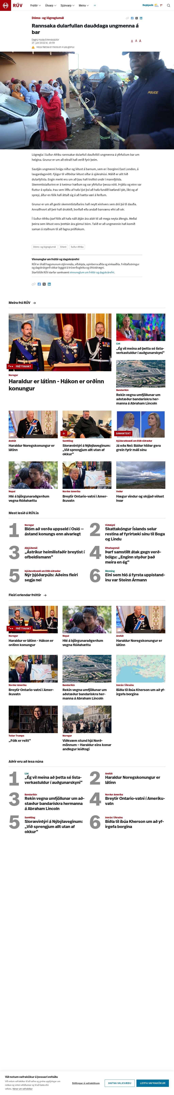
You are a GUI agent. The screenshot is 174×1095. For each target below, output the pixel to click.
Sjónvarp (66, 5)
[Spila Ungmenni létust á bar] (87, 100)
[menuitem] (39, 5)
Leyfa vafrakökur (152, 1083)
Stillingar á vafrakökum (86, 1083)
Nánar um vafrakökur (23, 1088)
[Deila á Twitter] (136, 18)
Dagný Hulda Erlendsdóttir (45, 40)
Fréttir (34, 5)
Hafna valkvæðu (119, 1083)
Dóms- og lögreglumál (48, 18)
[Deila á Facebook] (132, 18)
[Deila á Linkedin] (141, 18)
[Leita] (169, 5)
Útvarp (49, 5)
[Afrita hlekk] (127, 18)
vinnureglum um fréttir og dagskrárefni (92, 272)
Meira (82, 5)
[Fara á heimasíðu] (14, 5)
